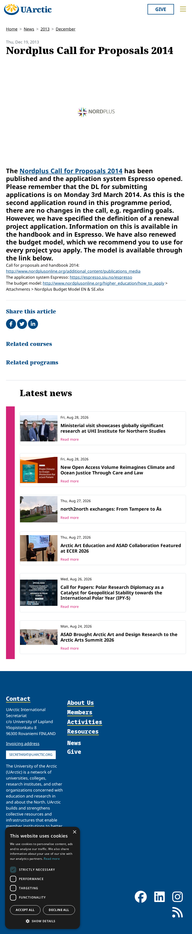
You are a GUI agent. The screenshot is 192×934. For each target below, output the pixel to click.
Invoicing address (23, 743)
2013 (45, 29)
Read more (69, 439)
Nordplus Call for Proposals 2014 (71, 170)
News (29, 29)
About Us (80, 703)
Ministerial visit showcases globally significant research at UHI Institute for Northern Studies (113, 428)
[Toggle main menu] (183, 9)
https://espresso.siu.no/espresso (101, 277)
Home (12, 29)
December (66, 29)
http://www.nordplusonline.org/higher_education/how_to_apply (103, 283)
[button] (42, 921)
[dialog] (42, 878)
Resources (83, 731)
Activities (84, 722)
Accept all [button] (25, 910)
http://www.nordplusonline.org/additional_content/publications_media (73, 271)
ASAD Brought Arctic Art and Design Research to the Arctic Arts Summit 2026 (119, 637)
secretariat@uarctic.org (30, 754)
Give (160, 9)
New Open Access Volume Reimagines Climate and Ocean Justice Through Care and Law (117, 470)
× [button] (74, 832)
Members (79, 712)
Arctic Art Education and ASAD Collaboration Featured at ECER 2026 (120, 548)
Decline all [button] (59, 910)
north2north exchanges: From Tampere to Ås (111, 509)
